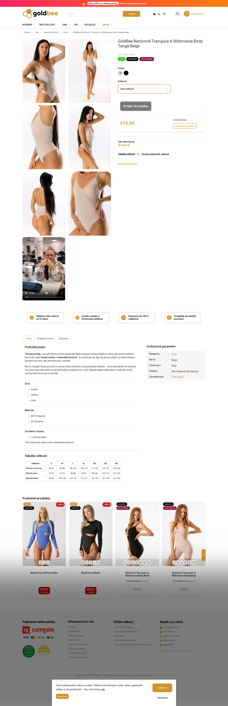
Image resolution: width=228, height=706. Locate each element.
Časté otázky (75, 640)
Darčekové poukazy (78, 644)
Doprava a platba (77, 648)
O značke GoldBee (123, 627)
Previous (25, 555)
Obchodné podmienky (125, 640)
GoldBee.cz (169, 631)
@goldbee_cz (171, 640)
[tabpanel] (44, 550)
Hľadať (131, 14)
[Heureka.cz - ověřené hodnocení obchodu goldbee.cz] (43, 650)
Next (204, 555)
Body (174, 354)
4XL (148, 562)
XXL (140, 562)
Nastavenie (62, 696)
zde (103, 689)
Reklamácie (74, 631)
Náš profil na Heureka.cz (126, 631)
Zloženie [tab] (63, 338)
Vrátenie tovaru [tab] (45, 338)
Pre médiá (119, 636)
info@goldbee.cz (172, 627)
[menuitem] (29, 25)
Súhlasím (162, 687)
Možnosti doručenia (184, 126)
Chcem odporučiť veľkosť (155, 154)
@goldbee (169, 644)
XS (41, 562)
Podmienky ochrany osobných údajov (133, 644)
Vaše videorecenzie (78, 657)
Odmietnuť (162, 697)
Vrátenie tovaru (76, 635)
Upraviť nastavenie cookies (140, 675)
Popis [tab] (29, 338)
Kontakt (72, 627)
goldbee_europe (172, 636)
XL (98, 562)
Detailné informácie (127, 163)
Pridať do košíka (135, 106)
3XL (144, 562)
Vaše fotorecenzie (77, 653)
